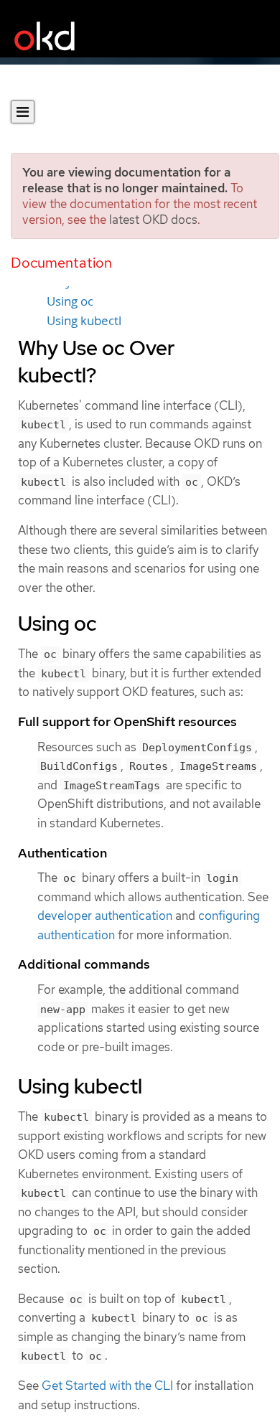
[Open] (22, 111)
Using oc (70, 301)
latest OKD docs (153, 219)
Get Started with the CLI (107, 1385)
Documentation (61, 262)
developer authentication (104, 915)
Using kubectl (84, 321)
